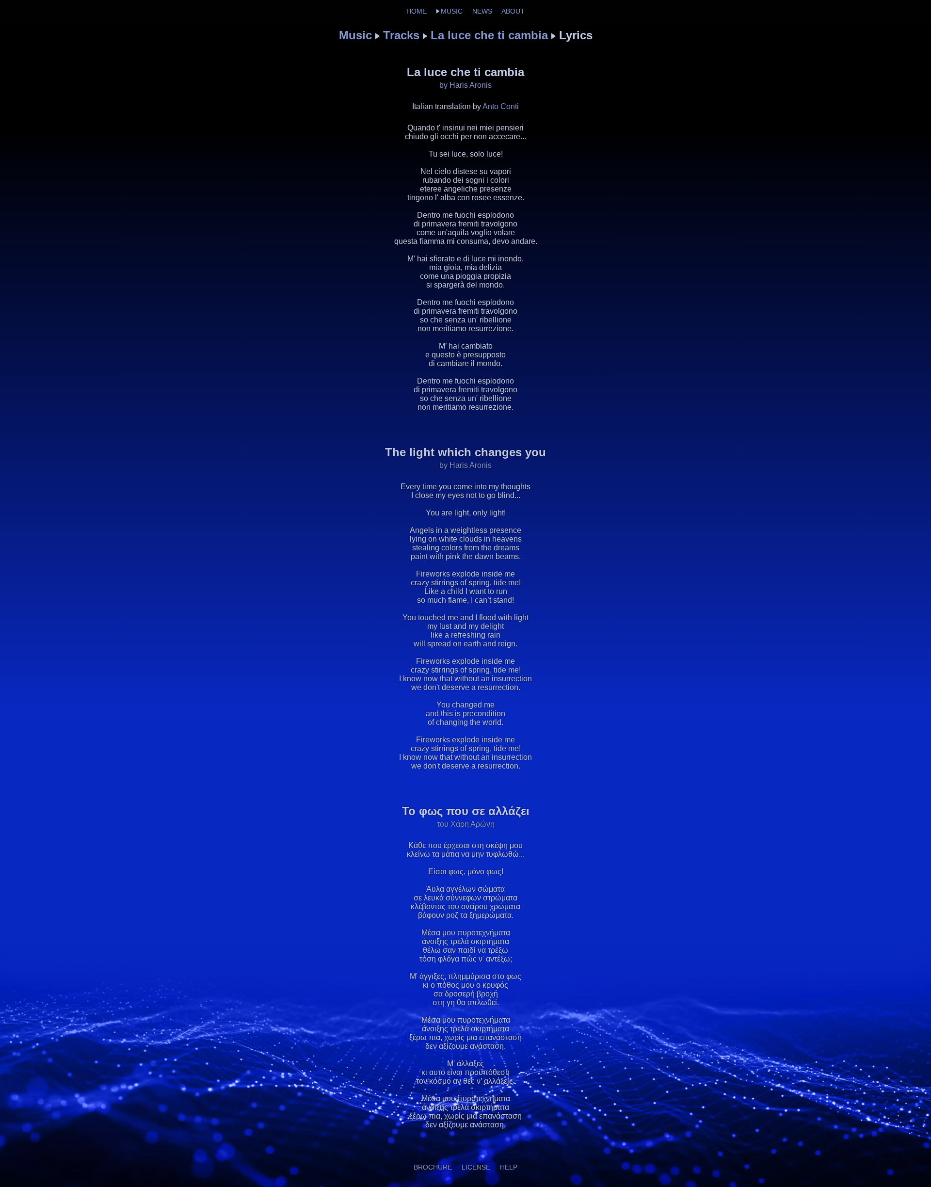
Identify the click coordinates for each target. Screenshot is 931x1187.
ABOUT (513, 11)
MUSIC (452, 11)
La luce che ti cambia (489, 35)
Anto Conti (500, 106)
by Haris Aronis (465, 85)
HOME (416, 11)
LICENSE (476, 1167)
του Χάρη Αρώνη (466, 824)
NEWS (482, 11)
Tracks (401, 35)
